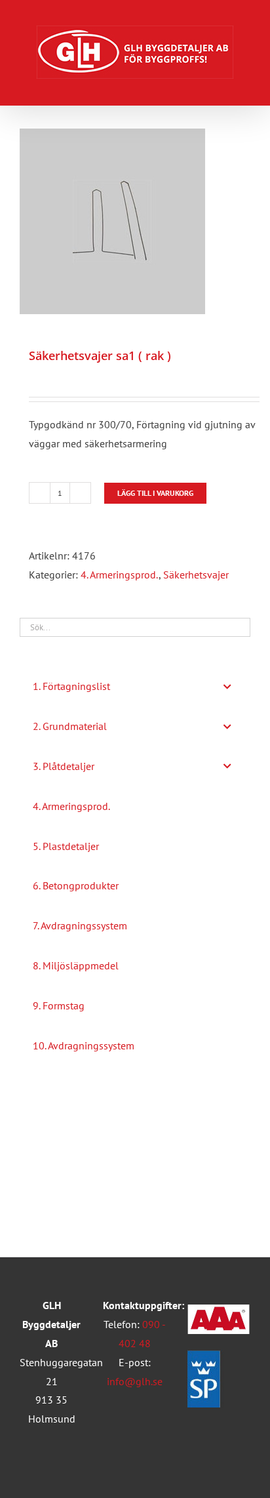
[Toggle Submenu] (227, 686)
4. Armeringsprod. (120, 574)
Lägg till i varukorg (155, 493)
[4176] (135, 221)
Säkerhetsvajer (196, 574)
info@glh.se (135, 1381)
